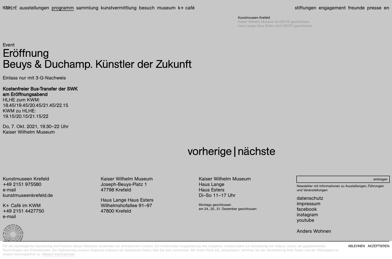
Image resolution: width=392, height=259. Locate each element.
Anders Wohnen (314, 231)
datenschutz (310, 198)
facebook (307, 209)
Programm (63, 8)
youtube (305, 220)
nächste (256, 151)
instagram (307, 215)
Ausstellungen (34, 8)
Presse (374, 8)
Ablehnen (356, 246)
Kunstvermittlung (119, 8)
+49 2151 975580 (22, 184)
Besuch (147, 8)
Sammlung (87, 8)
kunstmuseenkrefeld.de (28, 195)
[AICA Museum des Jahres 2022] (49, 234)
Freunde (356, 8)
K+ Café (186, 8)
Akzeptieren (378, 246)
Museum (166, 8)
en (386, 8)
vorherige (210, 151)
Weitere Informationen (58, 254)
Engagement (332, 8)
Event (9, 45)
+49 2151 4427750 (23, 211)
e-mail (9, 190)
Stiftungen (305, 8)
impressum (309, 204)
